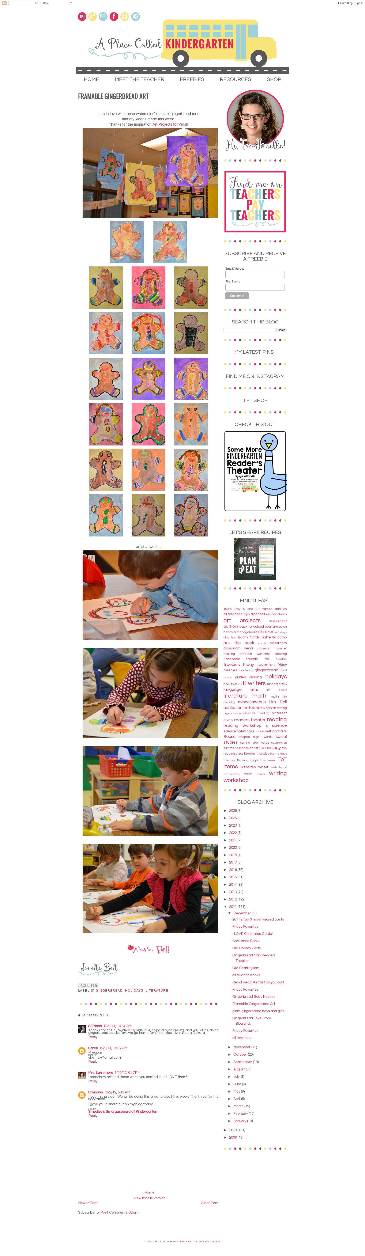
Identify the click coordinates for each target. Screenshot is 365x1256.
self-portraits (276, 731)
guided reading (248, 677)
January (240, 1121)
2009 (233, 1137)
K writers (254, 683)
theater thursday (256, 753)
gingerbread (109, 990)
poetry (228, 720)
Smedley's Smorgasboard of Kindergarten (122, 1111)
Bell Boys (265, 632)
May (237, 1091)
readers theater (250, 720)
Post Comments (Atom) (119, 1212)
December (242, 913)
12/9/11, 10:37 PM (113, 1048)
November (242, 1047)
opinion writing (276, 708)
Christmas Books (246, 941)
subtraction (279, 742)
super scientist (247, 748)
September (243, 1062)
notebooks (254, 707)
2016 (233, 870)
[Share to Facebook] (92, 985)
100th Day (231, 609)
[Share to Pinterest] (96, 985)
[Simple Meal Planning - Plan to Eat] (255, 579)
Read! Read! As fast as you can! (258, 982)
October (240, 1054)
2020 (233, 848)
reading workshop (242, 725)
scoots (259, 731)
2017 (233, 862)
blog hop (229, 637)
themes (229, 760)
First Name (232, 281)
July (236, 1077)
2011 (233, 907)
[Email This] (80, 985)
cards (262, 643)
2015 (233, 877)
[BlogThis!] (84, 985)
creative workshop (255, 654)
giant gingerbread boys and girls (258, 1011)
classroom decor (238, 648)
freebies (231, 664)
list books (277, 689)
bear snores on (276, 626)
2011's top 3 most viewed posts (258, 919)
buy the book (238, 643)
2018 (233, 855)
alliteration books (246, 975)
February (241, 1114)
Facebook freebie (240, 659)
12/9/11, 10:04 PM (117, 1026)
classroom (278, 643)
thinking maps (247, 760)
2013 (233, 892)
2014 (233, 885)
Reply (92, 1037)
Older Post (210, 1203)
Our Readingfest (246, 968)
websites (248, 767)
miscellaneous (252, 702)
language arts (240, 689)
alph (247, 614)
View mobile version (149, 1198)
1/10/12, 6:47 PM (127, 1073)
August (239, 1069)
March (238, 1106)
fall (266, 659)
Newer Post (88, 1203)
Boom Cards (249, 637)
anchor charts (276, 614)
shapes (244, 737)
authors (230, 626)
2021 (233, 840)
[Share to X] (88, 985)
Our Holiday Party (246, 948)
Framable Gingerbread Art (253, 1004)
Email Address (234, 268)
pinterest (279, 713)
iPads (238, 684)
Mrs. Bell (278, 702)
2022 (233, 833)
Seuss (229, 736)
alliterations (232, 614)
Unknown (95, 1092)
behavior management (240, 632)
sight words (262, 737)
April (237, 1099)
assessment (278, 621)
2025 (233, 818)
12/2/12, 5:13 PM (117, 1092)
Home (149, 1192)
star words (260, 742)
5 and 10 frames (257, 609)
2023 (233, 825)
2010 (233, 1130)
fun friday (246, 670)
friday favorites (258, 664)
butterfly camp (274, 637)
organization (232, 713)
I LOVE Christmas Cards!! (252, 934)
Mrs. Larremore (100, 1073)
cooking (229, 654)
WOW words (254, 774)
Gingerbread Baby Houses (253, 997)
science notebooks (238, 731)
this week (267, 760)
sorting (245, 742)
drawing (281, 654)
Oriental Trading (256, 713)
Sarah (93, 1048)
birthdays (280, 632)
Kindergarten (277, 684)
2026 (233, 811)
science (279, 725)
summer (229, 748)
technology (270, 747)
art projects (242, 620)
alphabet (258, 614)
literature (157, 990)
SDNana (95, 1026)
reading (277, 719)
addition (281, 609)
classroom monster (272, 648)
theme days (278, 753)
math (259, 696)
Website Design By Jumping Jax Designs (193, 1242)
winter (263, 767)
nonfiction (232, 707)
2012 (233, 899)
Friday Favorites (245, 927)
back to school (252, 627)
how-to (228, 684)
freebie (281, 659)
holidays (134, 990)
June (237, 1084)
